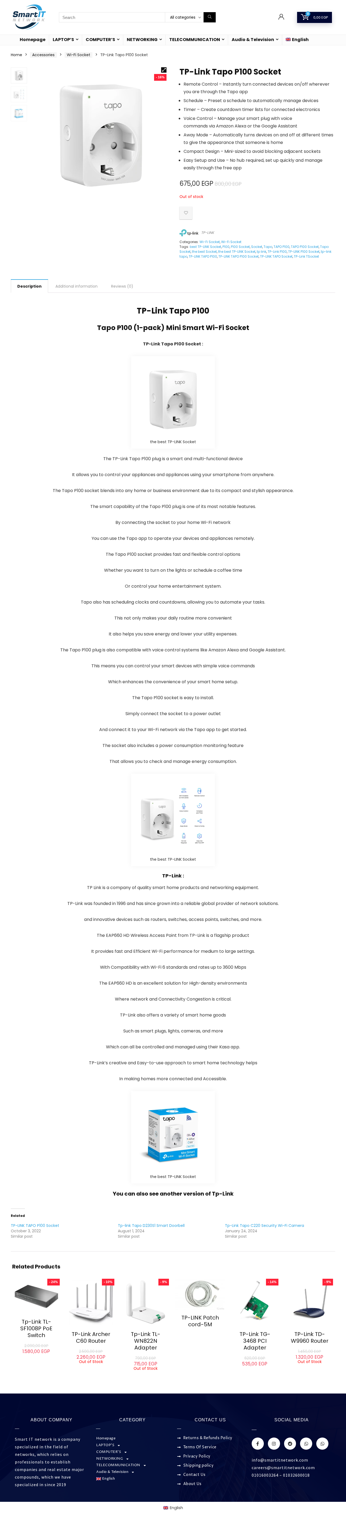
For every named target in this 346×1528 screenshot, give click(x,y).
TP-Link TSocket (306, 256)
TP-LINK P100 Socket (304, 251)
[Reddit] (290, 1444)
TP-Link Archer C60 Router (91, 1337)
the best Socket (204, 251)
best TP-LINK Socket (205, 246)
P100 (225, 246)
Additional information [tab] (76, 286)
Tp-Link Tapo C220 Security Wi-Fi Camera (264, 1225)
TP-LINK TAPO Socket (276, 256)
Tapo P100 (189, 310)
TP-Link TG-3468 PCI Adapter (254, 1340)
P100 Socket (240, 246)
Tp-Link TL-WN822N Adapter (145, 1340)
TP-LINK (207, 232)
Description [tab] (29, 286)
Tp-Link (223, 1193)
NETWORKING (142, 39)
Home (16, 55)
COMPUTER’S (100, 39)
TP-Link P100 (277, 251)
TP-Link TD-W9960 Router (309, 1337)
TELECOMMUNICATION (194, 39)
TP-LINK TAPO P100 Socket (238, 256)
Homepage (32, 39)
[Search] (210, 17)
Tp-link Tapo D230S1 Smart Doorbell (151, 1225)
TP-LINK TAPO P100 (203, 256)
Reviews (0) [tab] (122, 286)
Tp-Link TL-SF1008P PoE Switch (36, 1328)
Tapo (268, 246)
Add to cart (36, 1357)
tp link (261, 251)
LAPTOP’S (63, 39)
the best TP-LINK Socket (236, 251)
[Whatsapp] (306, 1444)
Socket (256, 246)
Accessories (43, 55)
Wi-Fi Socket (78, 55)
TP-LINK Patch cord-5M (200, 1321)
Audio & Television (253, 39)
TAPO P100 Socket (305, 246)
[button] (164, 70)
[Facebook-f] (258, 1444)
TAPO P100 (282, 246)
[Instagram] (274, 1444)
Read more (91, 1369)
